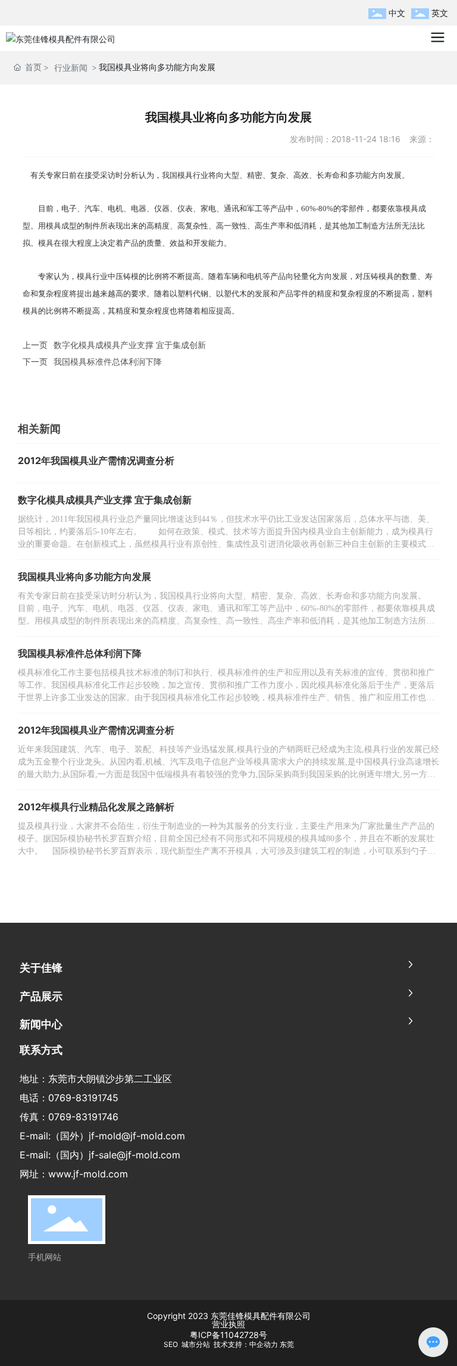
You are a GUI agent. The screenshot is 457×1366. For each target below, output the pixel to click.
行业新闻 (70, 67)
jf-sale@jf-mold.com (134, 1155)
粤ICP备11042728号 (228, 1335)
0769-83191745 (83, 1098)
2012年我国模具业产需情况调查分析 (96, 460)
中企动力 (263, 1344)
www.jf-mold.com (88, 1174)
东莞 (287, 1344)
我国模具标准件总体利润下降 (108, 361)
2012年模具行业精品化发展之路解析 (96, 807)
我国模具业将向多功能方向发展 (84, 576)
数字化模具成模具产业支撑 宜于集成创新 (130, 345)
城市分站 (195, 1344)
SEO (172, 1344)
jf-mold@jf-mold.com (137, 1136)
